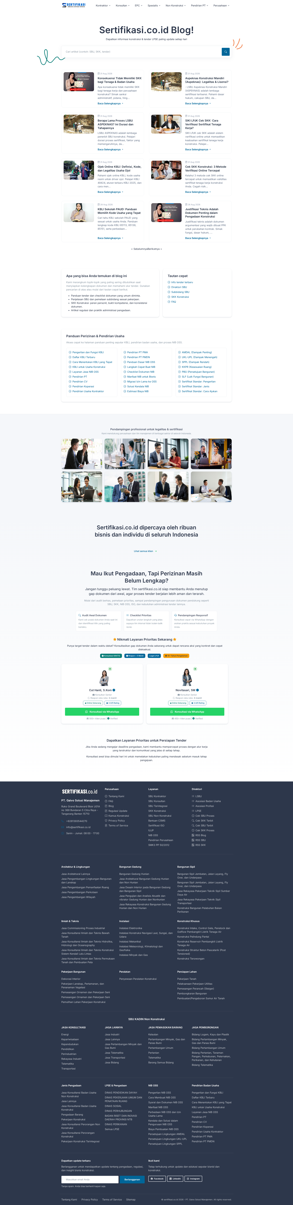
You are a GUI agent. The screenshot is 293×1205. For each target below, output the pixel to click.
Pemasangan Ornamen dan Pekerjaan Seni (85, 992)
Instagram (195, 1178)
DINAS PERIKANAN (116, 1124)
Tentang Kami (116, 796)
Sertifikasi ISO (156, 825)
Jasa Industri (112, 1034)
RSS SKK (200, 844)
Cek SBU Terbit (204, 825)
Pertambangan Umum (160, 1047)
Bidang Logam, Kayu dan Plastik (210, 1034)
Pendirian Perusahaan (160, 840)
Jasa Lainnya (112, 1039)
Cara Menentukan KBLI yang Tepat (92, 362)
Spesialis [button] (153, 5)
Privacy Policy (117, 820)
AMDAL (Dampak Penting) (197, 352)
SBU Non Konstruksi (159, 815)
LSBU (198, 796)
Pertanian (153, 1052)
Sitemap (131, 1199)
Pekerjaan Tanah (186, 978)
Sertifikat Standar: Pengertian (198, 381)
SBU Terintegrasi (157, 805)
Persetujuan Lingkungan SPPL (165, 1143)
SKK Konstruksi (180, 296)
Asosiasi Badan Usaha (208, 801)
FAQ (173, 301)
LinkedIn (177, 1178)
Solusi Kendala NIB (138, 386)
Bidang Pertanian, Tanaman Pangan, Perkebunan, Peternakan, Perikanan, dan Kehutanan (211, 1056)
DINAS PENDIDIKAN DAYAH (121, 1092)
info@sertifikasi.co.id (78, 827)
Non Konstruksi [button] (174, 5)
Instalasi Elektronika (130, 928)
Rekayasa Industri (71, 1058)
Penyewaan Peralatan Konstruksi (138, 978)
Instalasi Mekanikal (130, 941)
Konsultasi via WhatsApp (104, 711)
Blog (111, 805)
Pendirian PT (79, 376)
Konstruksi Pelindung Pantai (193, 936)
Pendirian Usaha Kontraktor (88, 391)
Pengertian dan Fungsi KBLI (88, 352)
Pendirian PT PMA (137, 352)
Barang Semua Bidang (161, 1062)
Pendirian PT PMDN (138, 357)
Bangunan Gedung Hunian (134, 873)
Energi (65, 1034)
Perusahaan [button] (220, 5)
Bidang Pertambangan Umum (208, 1047)
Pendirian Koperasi (83, 386)
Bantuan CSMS (156, 820)
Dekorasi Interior (70, 978)
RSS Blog (200, 835)
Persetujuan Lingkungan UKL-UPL (167, 1138)
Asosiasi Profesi (204, 805)
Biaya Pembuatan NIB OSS (163, 1129)
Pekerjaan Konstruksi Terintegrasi (80, 1141)
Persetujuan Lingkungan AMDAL (166, 1134)
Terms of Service (118, 825)
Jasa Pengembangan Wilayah (78, 897)
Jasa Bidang (112, 1062)
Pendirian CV (79, 381)
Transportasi (68, 1068)
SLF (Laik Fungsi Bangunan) (198, 376)
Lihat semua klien (143, 551)
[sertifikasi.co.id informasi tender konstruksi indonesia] (73, 5)
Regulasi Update (118, 810)
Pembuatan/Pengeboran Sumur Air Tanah (201, 998)
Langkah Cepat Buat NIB (141, 366)
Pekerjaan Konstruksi (73, 1119)
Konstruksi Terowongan (190, 958)
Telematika (67, 1063)
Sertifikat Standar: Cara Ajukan (199, 391)
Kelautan (153, 1034)
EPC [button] (137, 5)
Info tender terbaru (182, 282)
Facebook (158, 1178)
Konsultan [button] (121, 5)
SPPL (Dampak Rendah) (195, 362)
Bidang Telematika (202, 1064)
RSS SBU (200, 840)
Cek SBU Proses (204, 815)
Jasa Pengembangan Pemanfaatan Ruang (85, 887)
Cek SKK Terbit (204, 820)
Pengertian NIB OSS (159, 1092)
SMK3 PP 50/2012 (158, 844)
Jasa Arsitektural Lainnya (75, 873)
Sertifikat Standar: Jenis (195, 386)
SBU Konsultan (156, 801)
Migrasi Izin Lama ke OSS (142, 381)
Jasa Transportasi (115, 1057)
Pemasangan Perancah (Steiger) (195, 988)
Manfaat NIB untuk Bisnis (141, 376)
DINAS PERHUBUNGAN (118, 1110)
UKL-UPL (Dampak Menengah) (199, 357)
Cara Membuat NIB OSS (162, 1097)
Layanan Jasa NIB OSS (85, 371)
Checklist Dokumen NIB (140, 371)
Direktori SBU (179, 287)
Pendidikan (67, 1049)
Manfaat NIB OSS (158, 1107)
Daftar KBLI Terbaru (83, 357)
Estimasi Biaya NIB (137, 391)
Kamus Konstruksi (119, 815)
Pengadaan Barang (72, 1114)
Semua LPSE (112, 1129)
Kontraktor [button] (102, 5)
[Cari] (226, 52)
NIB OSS (153, 835)
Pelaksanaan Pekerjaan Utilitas (194, 983)
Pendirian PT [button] (198, 5)
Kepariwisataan (70, 1039)
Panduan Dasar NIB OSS (141, 362)
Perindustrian (68, 1053)
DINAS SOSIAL (113, 1106)
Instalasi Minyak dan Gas (133, 954)
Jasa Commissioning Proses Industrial (83, 928)
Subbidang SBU (180, 291)
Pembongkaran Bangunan (192, 993)
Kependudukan (69, 1044)
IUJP (151, 830)
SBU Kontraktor (157, 796)
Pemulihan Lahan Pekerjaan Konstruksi (83, 1002)
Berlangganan (132, 1179)
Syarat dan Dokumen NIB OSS (165, 1102)
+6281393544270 (76, 821)
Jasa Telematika (114, 1052)
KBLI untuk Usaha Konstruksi (88, 366)
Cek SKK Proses (204, 830)
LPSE (198, 810)
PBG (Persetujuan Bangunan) (198, 371)
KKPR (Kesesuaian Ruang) (197, 366)
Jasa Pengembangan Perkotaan (79, 892)
